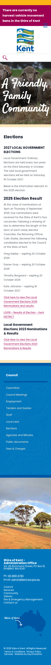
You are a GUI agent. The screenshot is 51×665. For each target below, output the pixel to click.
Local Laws (12, 421)
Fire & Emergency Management (23, 599)
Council (12, 375)
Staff (9, 415)
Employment (14, 401)
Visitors (8, 596)
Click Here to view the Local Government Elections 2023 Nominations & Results (20, 344)
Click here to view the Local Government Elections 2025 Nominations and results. (20, 302)
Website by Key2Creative (28, 654)
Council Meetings (16, 394)
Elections (11, 428)
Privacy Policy (34, 652)
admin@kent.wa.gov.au (25, 579)
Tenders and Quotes (18, 408)
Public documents (17, 442)
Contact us (10, 602)
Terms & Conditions (14, 652)
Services (9, 590)
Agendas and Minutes (19, 435)
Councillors (13, 388)
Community (11, 593)
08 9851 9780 (16, 576)
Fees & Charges (15, 448)
